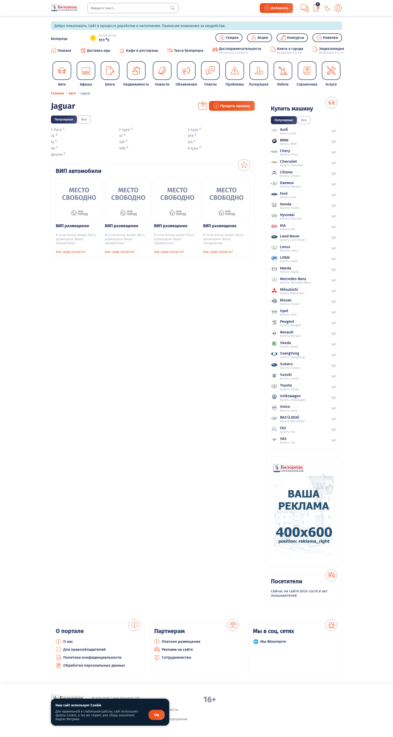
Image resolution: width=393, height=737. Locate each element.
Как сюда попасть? (71, 252)
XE (53, 136)
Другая (57, 154)
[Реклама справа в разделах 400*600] (304, 511)
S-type (193, 130)
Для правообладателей (84, 649)
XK (53, 148)
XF (121, 136)
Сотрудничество (176, 657)
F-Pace (56, 130)
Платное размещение (181, 641)
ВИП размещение (72, 225)
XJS (190, 142)
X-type (193, 148)
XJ (52, 142)
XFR (191, 136)
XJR (122, 142)
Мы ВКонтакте (273, 641)
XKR (122, 148)
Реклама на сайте (177, 649)
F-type (124, 130)
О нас (68, 641)
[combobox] (132, 8)
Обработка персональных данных (94, 665)
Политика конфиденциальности (92, 657)
